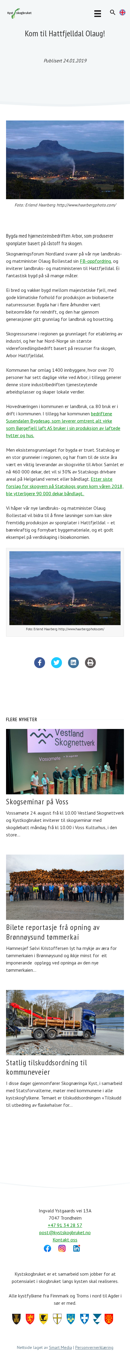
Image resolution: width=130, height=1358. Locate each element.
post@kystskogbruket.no (65, 1232)
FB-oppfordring (95, 261)
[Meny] (98, 13)
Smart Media (60, 1347)
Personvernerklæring (94, 1347)
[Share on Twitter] (56, 666)
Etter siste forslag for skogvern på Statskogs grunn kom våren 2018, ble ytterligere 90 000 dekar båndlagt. (65, 486)
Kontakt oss (65, 1240)
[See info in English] (122, 14)
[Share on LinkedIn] (73, 666)
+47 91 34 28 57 (65, 1225)
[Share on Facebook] (39, 666)
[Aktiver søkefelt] (112, 12)
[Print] (90, 666)
